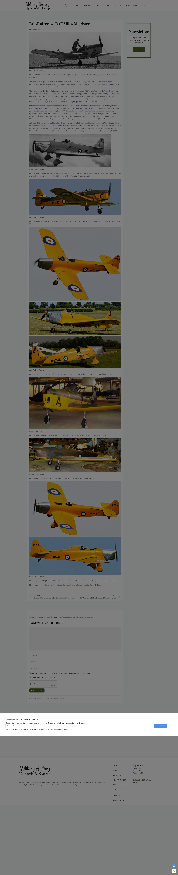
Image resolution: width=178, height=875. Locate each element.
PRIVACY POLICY (119, 801)
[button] (66, 6)
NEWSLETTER (131, 6)
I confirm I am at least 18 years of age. (45, 677)
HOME (77, 6)
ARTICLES (98, 6)
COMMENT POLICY (119, 795)
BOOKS (87, 6)
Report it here (61, 698)
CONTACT (146, 6)
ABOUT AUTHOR (114, 6)
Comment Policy (56, 617)
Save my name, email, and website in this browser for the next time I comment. (60, 673)
